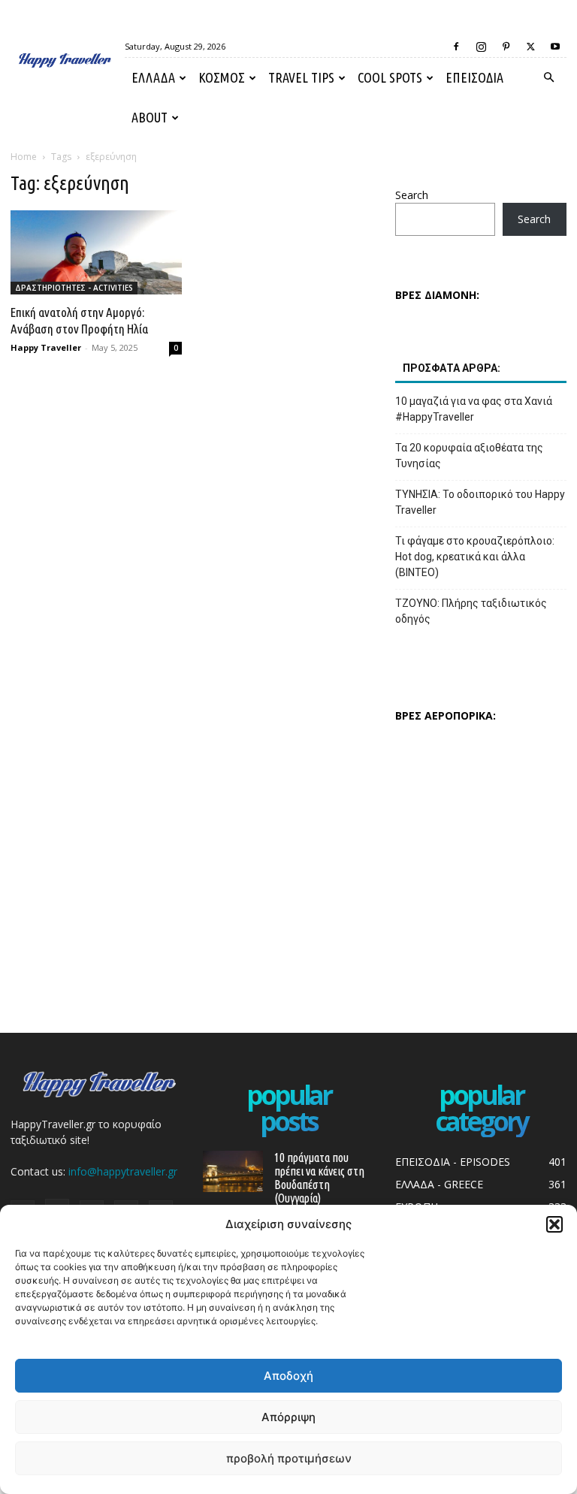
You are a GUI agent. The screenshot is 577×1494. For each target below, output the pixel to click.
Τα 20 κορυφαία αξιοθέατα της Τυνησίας (469, 455)
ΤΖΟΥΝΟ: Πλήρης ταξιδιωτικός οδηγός (471, 611)
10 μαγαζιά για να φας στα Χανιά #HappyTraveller (473, 409)
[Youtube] (555, 46)
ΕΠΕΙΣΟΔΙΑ (474, 77)
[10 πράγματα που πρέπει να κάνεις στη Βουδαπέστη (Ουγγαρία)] (233, 1171)
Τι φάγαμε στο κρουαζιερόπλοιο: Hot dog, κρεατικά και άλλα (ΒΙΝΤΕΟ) (474, 556)
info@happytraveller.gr (122, 1171)
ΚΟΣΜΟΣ (221, 77)
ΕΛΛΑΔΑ (153, 77)
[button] (554, 1224)
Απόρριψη (288, 1417)
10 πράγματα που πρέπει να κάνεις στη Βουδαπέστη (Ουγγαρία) (319, 1178)
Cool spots (390, 77)
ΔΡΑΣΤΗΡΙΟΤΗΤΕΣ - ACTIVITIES (74, 287)
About (149, 117)
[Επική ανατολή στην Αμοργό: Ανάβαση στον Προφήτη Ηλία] (96, 252)
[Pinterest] (505, 46)
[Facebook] (456, 46)
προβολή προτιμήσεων (289, 1458)
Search (411, 195)
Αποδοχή (288, 1376)
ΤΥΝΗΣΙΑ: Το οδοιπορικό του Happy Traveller (480, 502)
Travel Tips (301, 77)
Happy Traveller (46, 347)
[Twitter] (530, 46)
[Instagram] (481, 46)
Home (24, 156)
